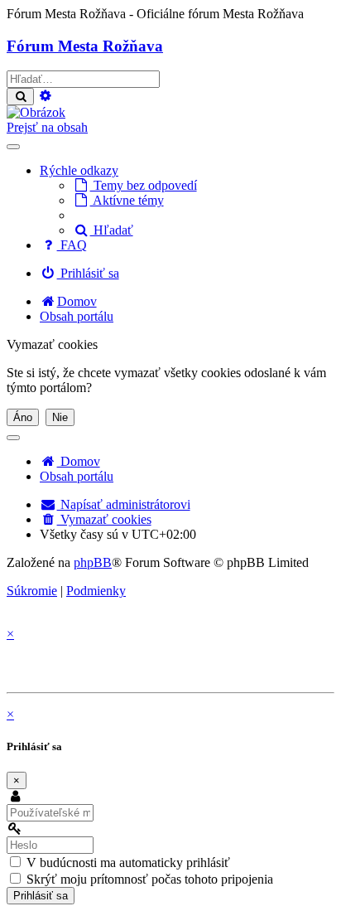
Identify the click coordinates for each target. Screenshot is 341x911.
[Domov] (36, 112)
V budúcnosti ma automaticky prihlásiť (126, 862)
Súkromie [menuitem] (32, 591)
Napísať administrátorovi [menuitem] (123, 504)
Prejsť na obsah (47, 127)
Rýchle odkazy (79, 170)
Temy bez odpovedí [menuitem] (143, 185)
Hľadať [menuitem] (111, 230)
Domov (78, 461)
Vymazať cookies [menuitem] (104, 519)
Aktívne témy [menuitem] (127, 200)
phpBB (93, 562)
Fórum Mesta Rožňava (85, 46)
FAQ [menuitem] (72, 245)
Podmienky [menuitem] (96, 591)
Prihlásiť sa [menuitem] (88, 273)
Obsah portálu (76, 476)
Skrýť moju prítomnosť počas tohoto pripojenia (148, 879)
